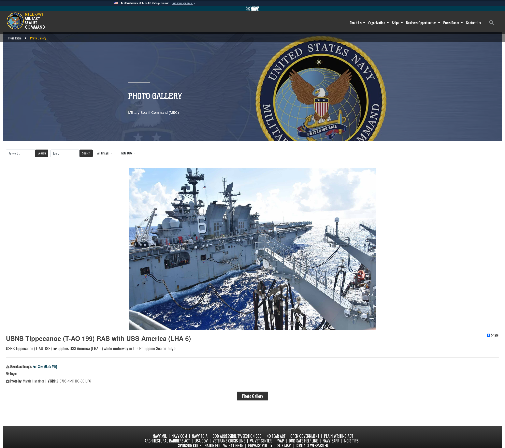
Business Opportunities (421, 22)
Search (42, 153)
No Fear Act (276, 436)
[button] (184, 3)
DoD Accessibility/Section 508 (237, 436)
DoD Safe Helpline (303, 440)
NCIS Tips (351, 440)
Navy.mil (160, 436)
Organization (377, 22)
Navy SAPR (331, 440)
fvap (280, 440)
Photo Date (126, 153)
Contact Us (473, 22)
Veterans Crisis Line (229, 440)
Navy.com (179, 436)
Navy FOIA (200, 436)
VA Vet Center (261, 440)
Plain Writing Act (338, 436)
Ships (396, 22)
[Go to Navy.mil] (252, 8)
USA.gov (201, 440)
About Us (356, 22)
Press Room (451, 22)
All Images (103, 153)
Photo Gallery (252, 396)
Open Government (304, 436)
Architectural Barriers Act (167, 440)
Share (495, 335)
